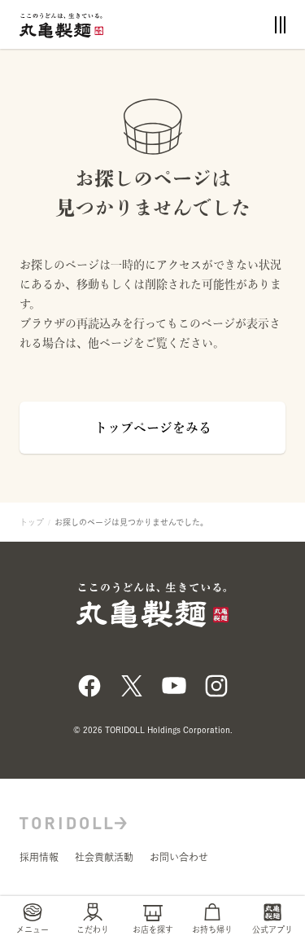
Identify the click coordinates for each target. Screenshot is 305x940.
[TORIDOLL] (73, 821)
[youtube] (174, 684)
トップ (32, 522)
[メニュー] (280, 25)
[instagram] (216, 684)
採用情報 (39, 857)
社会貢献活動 (104, 857)
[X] (132, 684)
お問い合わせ (179, 857)
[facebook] (89, 684)
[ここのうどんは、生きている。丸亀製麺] (61, 24)
